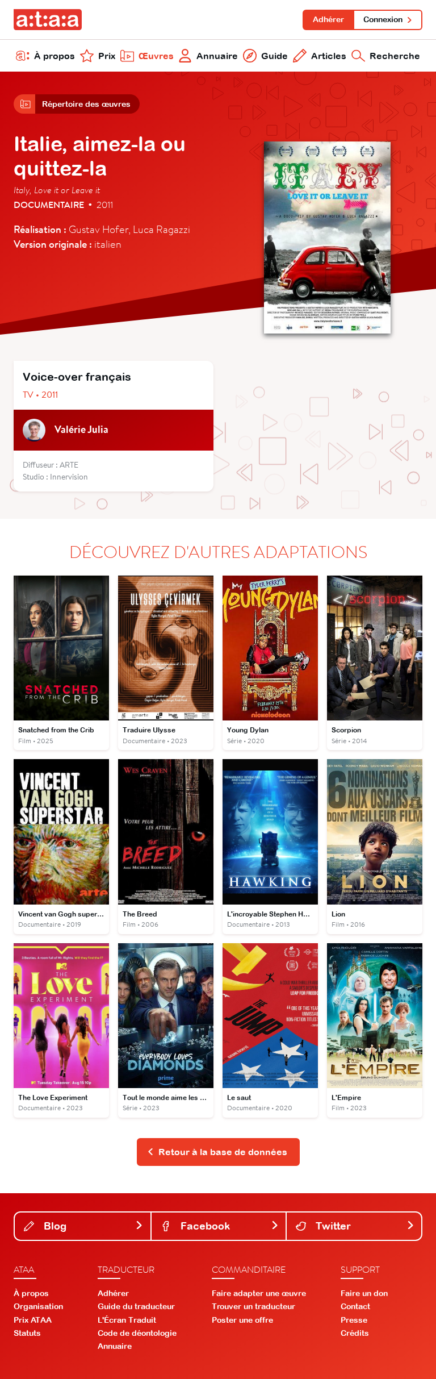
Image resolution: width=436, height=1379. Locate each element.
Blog (53, 1226)
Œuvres (156, 56)
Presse (354, 1319)
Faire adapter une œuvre (259, 1293)
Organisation (38, 1306)
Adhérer (328, 19)
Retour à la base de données (222, 1152)
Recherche (395, 56)
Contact (355, 1306)
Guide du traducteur (136, 1306)
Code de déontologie (137, 1333)
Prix (106, 56)
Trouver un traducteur (253, 1306)
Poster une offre (242, 1319)
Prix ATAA (33, 1319)
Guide (274, 56)
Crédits (355, 1333)
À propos (54, 56)
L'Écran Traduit (127, 1319)
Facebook (204, 1226)
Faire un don (364, 1293)
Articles (328, 56)
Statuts (27, 1333)
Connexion (383, 19)
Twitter (332, 1226)
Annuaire (217, 56)
